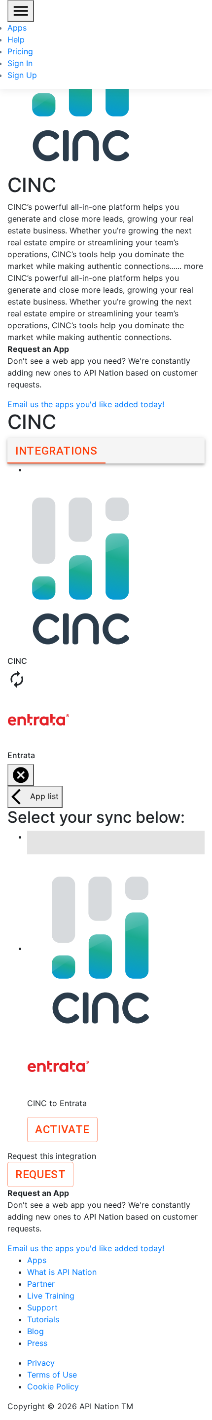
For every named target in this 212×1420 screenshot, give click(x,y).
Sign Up (22, 75)
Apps (17, 28)
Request (40, 1174)
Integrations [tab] (56, 450)
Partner (41, 1284)
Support (42, 1307)
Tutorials (43, 1319)
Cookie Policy (53, 1386)
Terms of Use (52, 1375)
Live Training (50, 1296)
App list (44, 796)
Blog (35, 1331)
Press (37, 1343)
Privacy (41, 1363)
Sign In (20, 63)
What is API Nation (62, 1272)
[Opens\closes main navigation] (20, 11)
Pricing (20, 51)
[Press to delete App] (20, 775)
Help (16, 39)
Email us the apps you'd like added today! (85, 404)
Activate (62, 1129)
